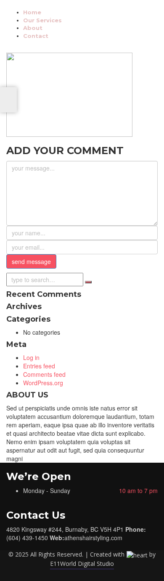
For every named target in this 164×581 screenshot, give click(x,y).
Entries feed (39, 366)
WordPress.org (43, 382)
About (32, 27)
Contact (35, 35)
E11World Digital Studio (82, 564)
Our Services (42, 20)
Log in (31, 357)
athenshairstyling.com (93, 537)
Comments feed (44, 374)
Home (32, 12)
